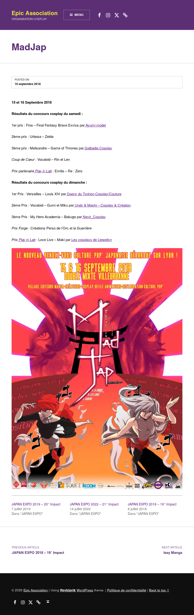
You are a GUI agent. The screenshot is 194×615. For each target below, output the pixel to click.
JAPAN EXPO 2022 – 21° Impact (94, 504)
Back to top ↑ (159, 590)
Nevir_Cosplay (94, 216)
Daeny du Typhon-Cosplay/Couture (93, 193)
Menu (79, 15)
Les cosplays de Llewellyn (91, 239)
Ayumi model (95, 125)
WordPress (85, 590)
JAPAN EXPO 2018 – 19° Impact (152, 504)
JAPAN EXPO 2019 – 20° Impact (36, 504)
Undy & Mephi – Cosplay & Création (102, 205)
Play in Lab (26, 239)
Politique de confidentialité (126, 590)
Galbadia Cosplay (98, 147)
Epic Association (35, 13)
